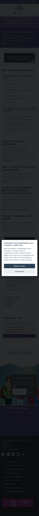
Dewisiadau (19, 271)
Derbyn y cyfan (19, 266)
